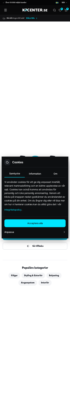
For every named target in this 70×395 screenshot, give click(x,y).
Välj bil (30, 18)
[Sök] (54, 10)
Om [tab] (55, 173)
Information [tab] (35, 173)
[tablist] (35, 174)
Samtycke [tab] (14, 173)
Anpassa (9, 232)
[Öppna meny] (5, 10)
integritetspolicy (12, 209)
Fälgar (14, 275)
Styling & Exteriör (33, 275)
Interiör (45, 282)
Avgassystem (28, 282)
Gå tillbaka (37, 246)
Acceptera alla (35, 223)
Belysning (54, 275)
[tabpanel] (35, 195)
